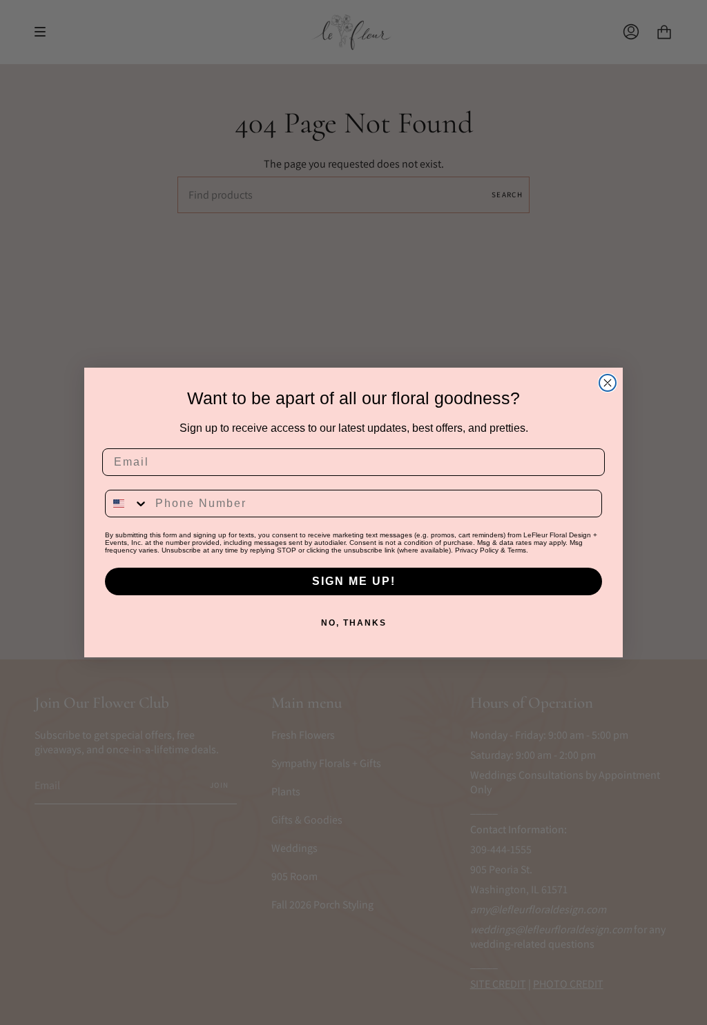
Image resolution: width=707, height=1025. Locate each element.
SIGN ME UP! (354, 581)
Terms (516, 550)
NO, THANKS (354, 623)
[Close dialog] (607, 383)
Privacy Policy (476, 550)
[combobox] (127, 503)
